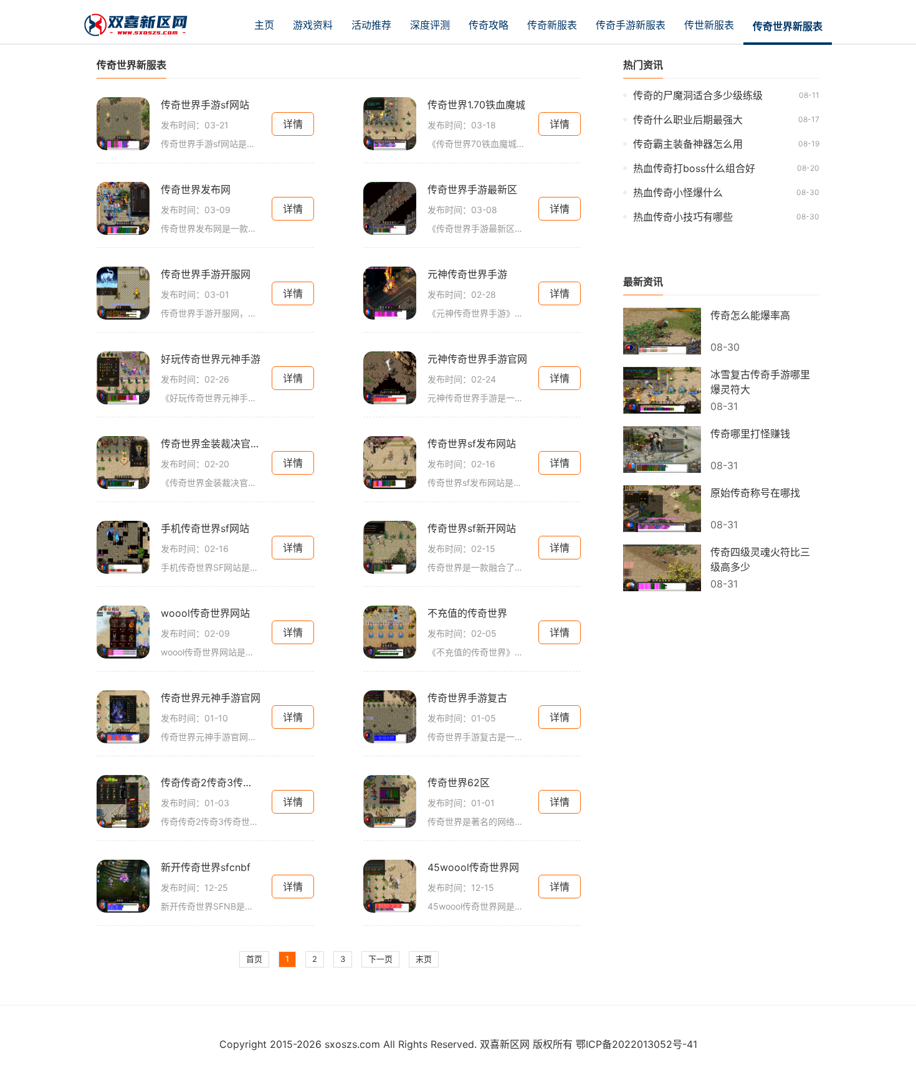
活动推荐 (371, 25)
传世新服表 (709, 25)
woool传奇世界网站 (205, 613)
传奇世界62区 (458, 782)
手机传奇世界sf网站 (205, 528)
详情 (293, 124)
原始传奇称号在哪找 (755, 493)
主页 (264, 25)
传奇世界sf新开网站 (471, 528)
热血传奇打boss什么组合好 (694, 168)
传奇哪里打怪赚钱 (750, 433)
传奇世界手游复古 (467, 698)
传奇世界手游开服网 (205, 274)
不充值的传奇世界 (467, 613)
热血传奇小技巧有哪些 (683, 217)
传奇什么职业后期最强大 (688, 119)
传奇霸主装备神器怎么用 (688, 144)
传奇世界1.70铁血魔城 (476, 104)
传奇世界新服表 (788, 26)
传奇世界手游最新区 (472, 189)
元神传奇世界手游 (467, 274)
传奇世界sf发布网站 (471, 443)
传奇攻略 (488, 25)
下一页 (380, 959)
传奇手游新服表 (631, 25)
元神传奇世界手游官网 (477, 359)
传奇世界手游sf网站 (205, 104)
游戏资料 (313, 25)
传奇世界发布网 (196, 189)
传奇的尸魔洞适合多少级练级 (698, 95)
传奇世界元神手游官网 (210, 698)
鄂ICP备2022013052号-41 (636, 1044)
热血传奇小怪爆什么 (678, 192)
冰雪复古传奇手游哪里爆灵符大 (760, 382)
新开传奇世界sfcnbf (205, 867)
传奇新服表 (552, 25)
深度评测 (430, 25)
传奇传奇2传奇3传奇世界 (210, 782)
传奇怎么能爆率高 (750, 315)
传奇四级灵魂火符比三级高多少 (760, 559)
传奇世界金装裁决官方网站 (210, 443)
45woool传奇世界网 (473, 867)
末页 (424, 959)
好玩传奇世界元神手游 (210, 359)
